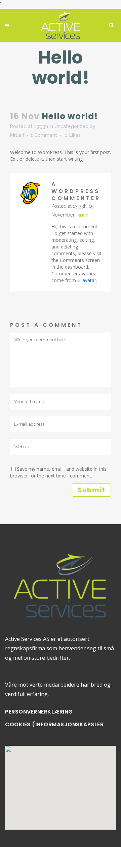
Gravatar (86, 280)
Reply (83, 215)
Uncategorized (71, 126)
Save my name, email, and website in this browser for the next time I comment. (58, 472)
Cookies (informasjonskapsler (54, 724)
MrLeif (17, 135)
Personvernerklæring (39, 712)
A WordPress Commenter (75, 191)
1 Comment (44, 135)
